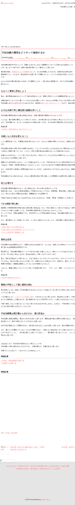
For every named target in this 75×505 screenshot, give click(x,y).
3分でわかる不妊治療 (36, 466)
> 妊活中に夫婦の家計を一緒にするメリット (16, 129)
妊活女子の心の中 (58, 3)
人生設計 (7, 433)
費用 (16, 433)
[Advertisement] (37, 484)
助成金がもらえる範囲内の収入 (23, 72)
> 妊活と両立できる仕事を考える (12, 227)
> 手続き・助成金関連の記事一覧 (12, 360)
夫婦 (12, 433)
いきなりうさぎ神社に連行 (24, 297)
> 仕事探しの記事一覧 (8, 363)
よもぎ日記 (56, 468)
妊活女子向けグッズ (45, 468)
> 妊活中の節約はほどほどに (11, 277)
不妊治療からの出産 (66, 6)
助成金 (12, 103)
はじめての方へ (46, 3)
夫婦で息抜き (34, 468)
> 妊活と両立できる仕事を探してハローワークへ (18, 229)
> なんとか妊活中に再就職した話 (12, 232)
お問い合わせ (46, 499)
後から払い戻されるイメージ (52, 103)
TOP (2, 46)
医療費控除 (20, 103)
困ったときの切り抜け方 (12, 46)
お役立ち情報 (65, 466)
